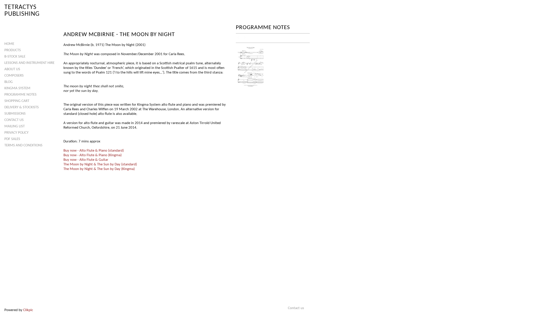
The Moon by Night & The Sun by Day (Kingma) (99, 169)
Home (9, 44)
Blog (8, 82)
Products (12, 50)
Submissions (15, 114)
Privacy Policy (16, 133)
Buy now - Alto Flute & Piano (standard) (93, 150)
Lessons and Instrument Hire (29, 63)
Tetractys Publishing (22, 10)
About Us (12, 69)
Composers (14, 75)
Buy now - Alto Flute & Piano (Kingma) (92, 155)
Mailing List (14, 126)
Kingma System (17, 88)
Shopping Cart (16, 101)
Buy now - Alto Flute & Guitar (85, 160)
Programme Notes (20, 94)
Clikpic (28, 310)
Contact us (14, 120)
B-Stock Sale (14, 56)
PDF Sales (12, 139)
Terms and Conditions (23, 145)
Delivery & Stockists (21, 107)
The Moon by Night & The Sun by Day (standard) (100, 164)
